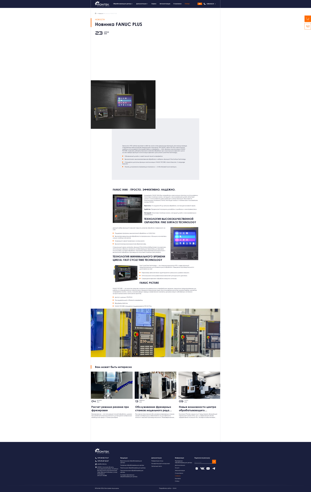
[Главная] (96, 13)
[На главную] (102, 3)
